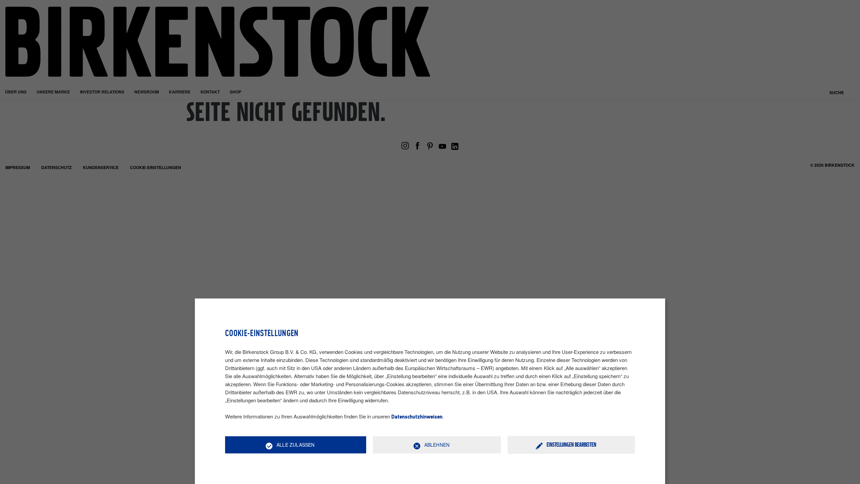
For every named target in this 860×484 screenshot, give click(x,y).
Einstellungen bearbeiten (571, 444)
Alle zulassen (295, 444)
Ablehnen (437, 444)
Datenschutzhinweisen (416, 417)
